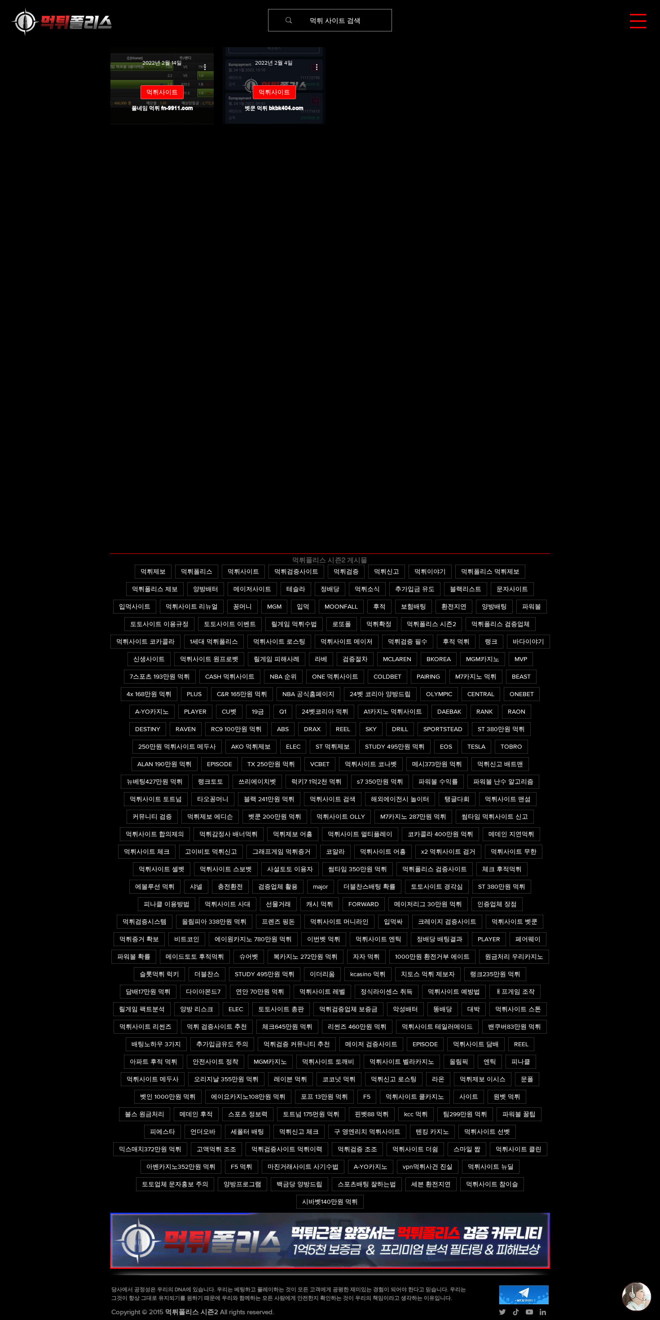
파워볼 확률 (133, 956)
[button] (638, 21)
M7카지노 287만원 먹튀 (413, 816)
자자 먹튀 (366, 956)
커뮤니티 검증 (152, 816)
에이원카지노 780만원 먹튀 (253, 939)
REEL (343, 728)
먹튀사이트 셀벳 (162, 869)
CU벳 (229, 711)
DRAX (312, 728)
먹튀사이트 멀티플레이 (360, 834)
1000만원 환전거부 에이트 (432, 956)
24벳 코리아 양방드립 (380, 693)
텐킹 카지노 (432, 1131)
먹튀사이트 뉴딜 (491, 1166)
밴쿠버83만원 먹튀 (514, 1026)
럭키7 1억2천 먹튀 (316, 781)
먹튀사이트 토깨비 (328, 1061)
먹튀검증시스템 (145, 921)
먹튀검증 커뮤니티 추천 (297, 1044)
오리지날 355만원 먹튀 (226, 1079)
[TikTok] (515, 1311)
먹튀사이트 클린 (518, 1149)
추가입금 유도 (415, 588)
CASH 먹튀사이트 (230, 676)
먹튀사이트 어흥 (383, 851)
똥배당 (442, 1009)
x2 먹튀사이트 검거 (448, 851)
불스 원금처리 (144, 1114)
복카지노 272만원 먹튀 (305, 956)
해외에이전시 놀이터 (400, 799)
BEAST (521, 676)
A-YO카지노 (152, 711)
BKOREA (439, 658)
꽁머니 (242, 606)
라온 (438, 1079)
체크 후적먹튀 (502, 869)
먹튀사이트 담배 (476, 1044)
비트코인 (186, 939)
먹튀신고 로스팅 (394, 1079)
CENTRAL (480, 693)
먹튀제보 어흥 (292, 834)
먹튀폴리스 (196, 571)
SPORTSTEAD (442, 728)
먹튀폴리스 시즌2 (431, 623)
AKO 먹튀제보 (251, 746)
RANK (484, 711)
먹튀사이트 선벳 (487, 1131)
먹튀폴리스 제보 (155, 588)
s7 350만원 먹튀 (380, 781)
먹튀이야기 (430, 571)
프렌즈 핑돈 (278, 921)
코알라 (335, 851)
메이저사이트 (252, 588)
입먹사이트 (134, 606)
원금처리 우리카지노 (514, 956)
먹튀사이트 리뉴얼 (192, 606)
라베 (321, 658)
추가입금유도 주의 (222, 1044)
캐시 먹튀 (319, 904)
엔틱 (490, 1061)
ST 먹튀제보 (333, 746)
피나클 (520, 1061)
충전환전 (230, 886)
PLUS (194, 693)
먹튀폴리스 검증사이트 (434, 869)
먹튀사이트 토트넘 (156, 799)
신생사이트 (149, 658)
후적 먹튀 (456, 641)
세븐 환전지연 (431, 1184)
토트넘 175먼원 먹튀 (311, 1114)
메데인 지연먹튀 (511, 834)
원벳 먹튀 (506, 1096)
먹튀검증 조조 (357, 1149)
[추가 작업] (207, 66)
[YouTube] (529, 1311)
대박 (473, 1009)
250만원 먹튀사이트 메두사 (177, 746)
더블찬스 (207, 974)
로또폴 (341, 623)
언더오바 (203, 1131)
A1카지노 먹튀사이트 (393, 711)
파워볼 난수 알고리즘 (503, 781)
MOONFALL (341, 606)
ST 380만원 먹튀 (501, 728)
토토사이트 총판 (281, 1009)
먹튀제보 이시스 (483, 1079)
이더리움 (322, 974)
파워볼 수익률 (438, 781)
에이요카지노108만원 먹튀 (248, 1096)
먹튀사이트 (162, 92)
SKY (371, 728)
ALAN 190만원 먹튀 (164, 763)
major (320, 886)
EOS (446, 746)
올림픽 (458, 1061)
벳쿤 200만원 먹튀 (274, 816)
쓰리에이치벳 (257, 781)
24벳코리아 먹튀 (325, 711)
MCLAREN (397, 658)
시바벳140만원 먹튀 (330, 1201)
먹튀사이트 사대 (228, 904)
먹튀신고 (386, 571)
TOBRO (511, 746)
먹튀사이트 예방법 (454, 991)
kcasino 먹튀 (368, 974)
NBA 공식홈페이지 (308, 693)
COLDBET (387, 676)
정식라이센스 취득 (387, 991)
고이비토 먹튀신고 (211, 851)
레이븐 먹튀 (290, 1079)
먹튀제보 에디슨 (210, 816)
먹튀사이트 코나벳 (371, 763)
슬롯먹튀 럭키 (159, 974)
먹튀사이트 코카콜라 (145, 641)
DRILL (400, 728)
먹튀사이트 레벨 (322, 991)
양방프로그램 (242, 1184)
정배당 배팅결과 (439, 939)
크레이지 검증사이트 (447, 921)
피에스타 (162, 1131)
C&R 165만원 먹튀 (242, 693)
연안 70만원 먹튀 (260, 991)
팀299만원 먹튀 (465, 1114)
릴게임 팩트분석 (142, 1009)
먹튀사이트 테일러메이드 (437, 1026)
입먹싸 (393, 921)
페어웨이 (528, 939)
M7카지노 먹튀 (476, 676)
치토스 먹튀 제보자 (428, 974)
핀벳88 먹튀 (372, 1114)
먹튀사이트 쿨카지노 (415, 1096)
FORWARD (363, 904)
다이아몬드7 (203, 991)
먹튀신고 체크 (299, 1131)
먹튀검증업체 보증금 (348, 1009)
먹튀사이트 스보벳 (226, 869)
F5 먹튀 (241, 1166)
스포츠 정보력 (248, 1114)
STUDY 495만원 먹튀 (395, 746)
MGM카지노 (482, 658)
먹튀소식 (367, 588)
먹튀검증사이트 (296, 571)
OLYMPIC (439, 693)
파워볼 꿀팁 (519, 1114)
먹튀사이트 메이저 (347, 641)
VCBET (320, 763)
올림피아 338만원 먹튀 (214, 921)
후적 (379, 606)
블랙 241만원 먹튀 (269, 799)
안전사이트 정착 (215, 1061)
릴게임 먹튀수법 (294, 623)
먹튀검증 (346, 571)
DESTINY (147, 728)
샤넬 (196, 886)
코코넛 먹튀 (339, 1079)
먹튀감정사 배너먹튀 (228, 834)
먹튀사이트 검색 (333, 799)
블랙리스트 (465, 588)
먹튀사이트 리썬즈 (145, 1026)
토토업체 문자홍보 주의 (175, 1184)
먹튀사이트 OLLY (341, 816)
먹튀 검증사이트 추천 (217, 1026)
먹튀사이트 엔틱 (378, 939)
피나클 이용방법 (166, 904)
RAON (516, 711)
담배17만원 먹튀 (148, 991)
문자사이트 (512, 588)
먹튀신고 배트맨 (500, 763)
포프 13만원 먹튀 (324, 1096)
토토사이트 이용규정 (159, 623)
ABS (283, 728)
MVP (521, 658)
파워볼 (531, 606)
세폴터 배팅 (247, 1131)
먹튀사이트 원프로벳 (209, 658)
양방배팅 (494, 606)
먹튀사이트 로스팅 (279, 641)
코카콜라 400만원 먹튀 (440, 834)
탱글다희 (457, 799)
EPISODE (219, 763)
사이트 (468, 1096)
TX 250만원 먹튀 (271, 763)
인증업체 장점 (497, 904)
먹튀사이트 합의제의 (155, 834)
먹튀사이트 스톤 (518, 1009)
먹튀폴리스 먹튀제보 (490, 571)
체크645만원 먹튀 (287, 1026)
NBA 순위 (283, 676)
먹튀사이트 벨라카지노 (402, 1061)
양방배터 (205, 588)
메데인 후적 (196, 1114)
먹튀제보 (153, 571)
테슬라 (295, 588)
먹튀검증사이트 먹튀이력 (286, 1149)
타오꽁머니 (213, 799)
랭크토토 (210, 781)
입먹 (303, 606)
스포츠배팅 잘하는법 (367, 1184)
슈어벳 (248, 956)
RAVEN (186, 728)
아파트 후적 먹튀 (153, 1061)
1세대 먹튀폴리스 (214, 641)
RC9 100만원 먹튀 (236, 728)
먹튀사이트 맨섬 (508, 799)
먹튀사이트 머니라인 (339, 921)
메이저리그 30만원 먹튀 (428, 904)
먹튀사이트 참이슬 (492, 1184)
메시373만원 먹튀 (437, 763)
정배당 (330, 588)
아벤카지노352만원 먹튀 (181, 1166)
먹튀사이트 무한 (514, 851)
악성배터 (405, 1009)
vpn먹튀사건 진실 (428, 1166)
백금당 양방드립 (299, 1184)
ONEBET (522, 693)
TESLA (476, 746)
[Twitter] (502, 1311)
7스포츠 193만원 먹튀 (160, 676)
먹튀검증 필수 (407, 641)
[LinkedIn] (542, 1311)
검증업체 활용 (278, 886)
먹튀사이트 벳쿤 (514, 921)
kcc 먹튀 (416, 1114)
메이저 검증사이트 (371, 1044)
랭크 (491, 641)
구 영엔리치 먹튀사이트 (367, 1131)
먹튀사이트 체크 (147, 851)
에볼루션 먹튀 (155, 886)
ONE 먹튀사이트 (335, 676)
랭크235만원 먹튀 (495, 974)
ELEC (293, 746)
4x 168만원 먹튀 (149, 693)
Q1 (282, 711)
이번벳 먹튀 (323, 939)
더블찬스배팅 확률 (369, 886)
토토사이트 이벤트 (230, 623)
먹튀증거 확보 (139, 939)
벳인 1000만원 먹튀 (168, 1096)
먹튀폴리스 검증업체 (500, 623)
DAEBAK (449, 711)
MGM (274, 606)
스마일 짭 (466, 1149)
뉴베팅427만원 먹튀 (155, 781)
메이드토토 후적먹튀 (195, 956)
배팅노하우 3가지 (156, 1044)
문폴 (527, 1079)
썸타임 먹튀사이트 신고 (495, 816)
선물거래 (278, 904)
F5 (366, 1096)
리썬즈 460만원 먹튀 (357, 1026)
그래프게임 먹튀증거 (281, 851)
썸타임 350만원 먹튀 (357, 869)
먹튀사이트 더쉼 (415, 1149)
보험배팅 (413, 606)
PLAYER (195, 711)
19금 (258, 711)
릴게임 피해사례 (276, 658)
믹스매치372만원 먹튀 (150, 1149)
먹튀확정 (379, 623)
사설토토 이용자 (290, 869)
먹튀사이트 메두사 (153, 1079)
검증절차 (355, 658)
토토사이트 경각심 (437, 886)
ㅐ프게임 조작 (515, 991)
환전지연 (453, 606)
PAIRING (428, 676)
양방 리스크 (196, 1009)
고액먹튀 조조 (216, 1149)
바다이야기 (528, 641)
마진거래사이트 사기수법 (303, 1166)
